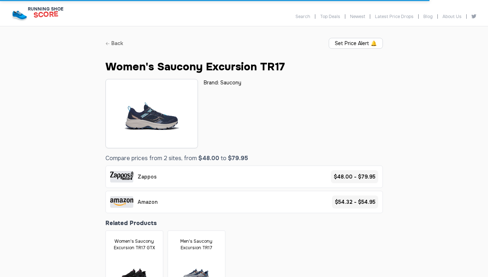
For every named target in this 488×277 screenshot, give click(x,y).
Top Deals (330, 16)
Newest (357, 16)
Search (302, 16)
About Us (452, 16)
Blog (428, 16)
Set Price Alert (356, 43)
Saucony (230, 82)
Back (116, 43)
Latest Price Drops (394, 16)
